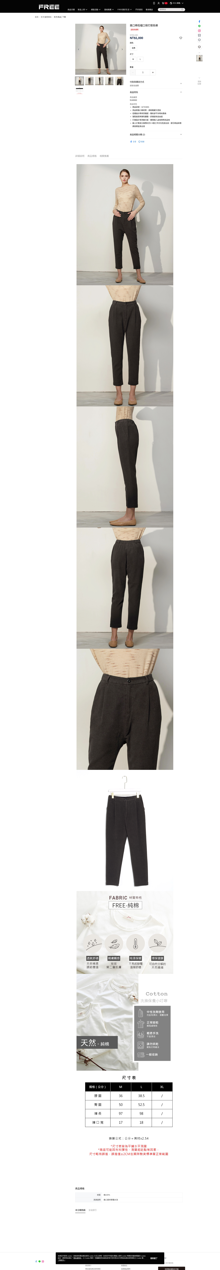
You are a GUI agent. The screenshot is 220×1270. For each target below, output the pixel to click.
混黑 (133, 48)
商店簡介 (88, 1266)
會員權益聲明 (125, 1269)
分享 (134, 142)
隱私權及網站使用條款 (93, 1269)
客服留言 (124, 1266)
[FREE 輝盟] (49, 7)
